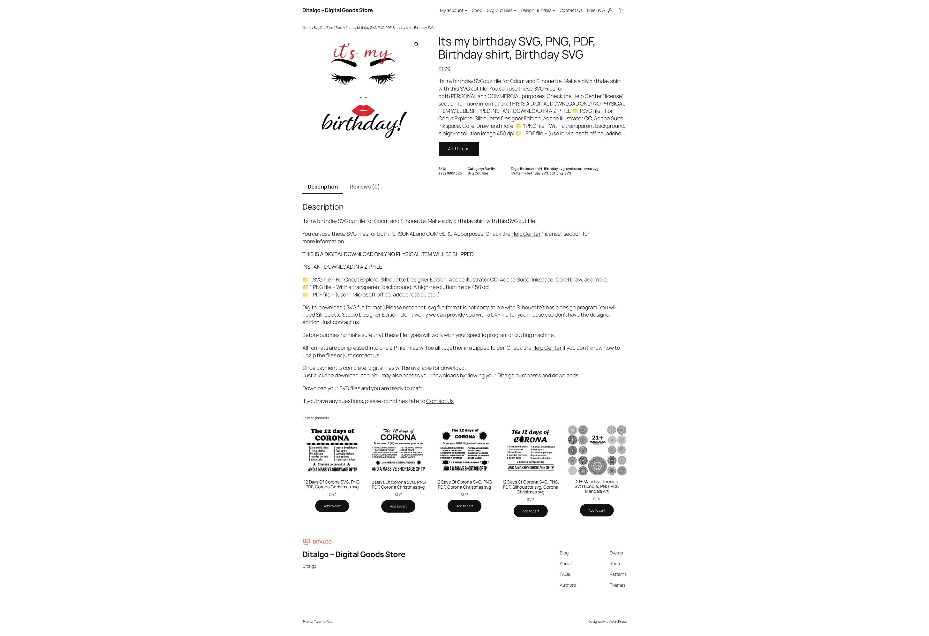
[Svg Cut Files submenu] (515, 10)
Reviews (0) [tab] (365, 186)
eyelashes (574, 168)
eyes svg (591, 168)
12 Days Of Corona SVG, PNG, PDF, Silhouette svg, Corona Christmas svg (530, 486)
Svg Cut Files (323, 27)
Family (340, 27)
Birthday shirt (531, 168)
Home (306, 27)
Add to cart (459, 148)
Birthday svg (554, 168)
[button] (416, 44)
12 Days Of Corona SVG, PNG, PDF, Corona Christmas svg (332, 484)
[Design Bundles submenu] (554, 10)
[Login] (610, 10)
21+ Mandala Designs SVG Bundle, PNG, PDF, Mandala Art (597, 486)
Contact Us (440, 401)
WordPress (618, 621)
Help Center (526, 233)
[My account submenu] (466, 10)
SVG (567, 173)
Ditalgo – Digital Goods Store (337, 10)
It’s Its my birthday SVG (529, 173)
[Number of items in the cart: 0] (621, 10)
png (559, 173)
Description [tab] (323, 186)
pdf (552, 173)
